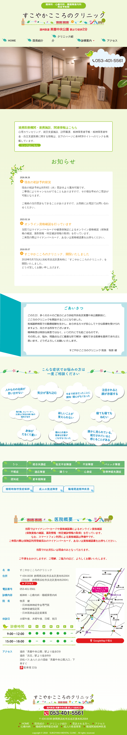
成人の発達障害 (72, 726)
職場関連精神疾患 (96, 726)
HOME (12, 40)
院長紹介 (38, 40)
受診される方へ (81, 723)
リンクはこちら (29, 145)
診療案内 (86, 40)
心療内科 (26, 726)
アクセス (112, 40)
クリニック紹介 (62, 38)
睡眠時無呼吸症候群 (47, 726)
